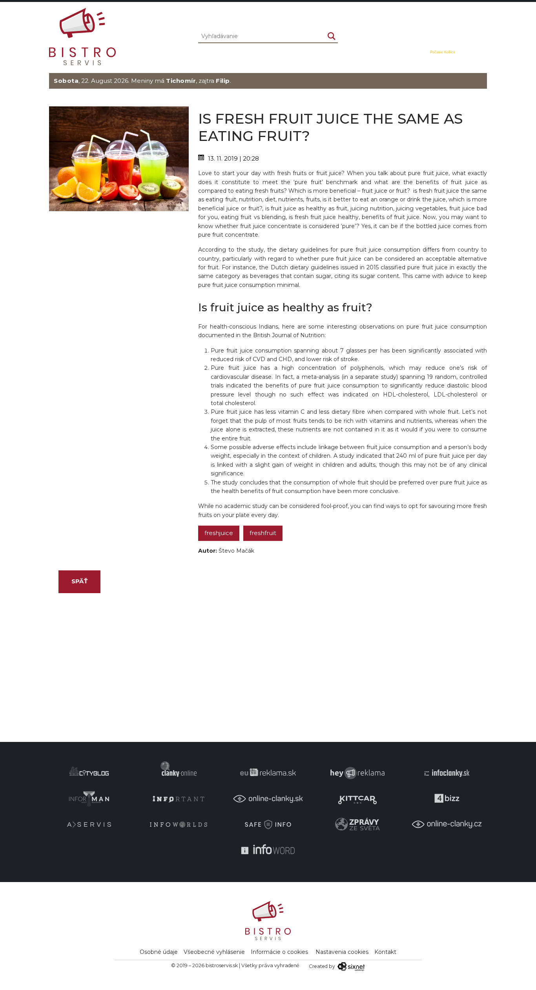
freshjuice (218, 533)
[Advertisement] (119, 266)
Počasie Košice (442, 52)
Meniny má (163, 80)
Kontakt (385, 951)
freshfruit (263, 533)
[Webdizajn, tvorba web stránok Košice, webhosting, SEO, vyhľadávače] (350, 966)
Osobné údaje (159, 951)
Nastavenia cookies (341, 951)
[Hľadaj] (331, 36)
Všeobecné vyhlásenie (214, 951)
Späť (79, 581)
